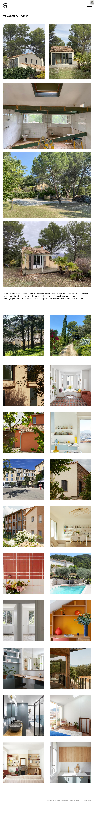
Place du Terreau (10, 502)
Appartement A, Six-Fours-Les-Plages (67, 550)
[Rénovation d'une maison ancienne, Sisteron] (23, 620)
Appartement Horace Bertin (15, 691)
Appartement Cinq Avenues (15, 786)
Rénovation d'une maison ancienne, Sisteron (23, 644)
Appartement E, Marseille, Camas (65, 408)
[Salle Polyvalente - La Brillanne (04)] (23, 385)
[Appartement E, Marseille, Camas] (70, 385)
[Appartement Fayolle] (70, 762)
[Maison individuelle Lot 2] (70, 479)
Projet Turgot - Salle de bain (16, 738)
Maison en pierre (57, 597)
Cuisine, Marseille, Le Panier (62, 455)
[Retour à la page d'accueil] (5, 4)
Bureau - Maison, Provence (62, 644)
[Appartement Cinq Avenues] (23, 762)
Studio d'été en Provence (61, 358)
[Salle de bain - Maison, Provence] (23, 573)
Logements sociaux (12, 550)
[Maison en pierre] (70, 573)
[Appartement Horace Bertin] (23, 668)
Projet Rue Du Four (58, 738)
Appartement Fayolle (59, 786)
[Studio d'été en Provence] (70, 335)
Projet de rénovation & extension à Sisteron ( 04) (23, 360)
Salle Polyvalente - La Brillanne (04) (19, 408)
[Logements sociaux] (23, 526)
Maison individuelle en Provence (17, 455)
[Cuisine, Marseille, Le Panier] (70, 432)
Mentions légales (86, 800)
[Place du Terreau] (23, 479)
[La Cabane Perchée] (70, 668)
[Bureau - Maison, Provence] (70, 620)
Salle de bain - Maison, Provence (18, 597)
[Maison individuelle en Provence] (23, 432)
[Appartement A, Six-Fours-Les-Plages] (70, 526)
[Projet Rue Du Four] (70, 715)
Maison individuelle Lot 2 (61, 502)
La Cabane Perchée (58, 691)
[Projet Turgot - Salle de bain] (23, 715)
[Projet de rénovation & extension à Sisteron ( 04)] (23, 335)
